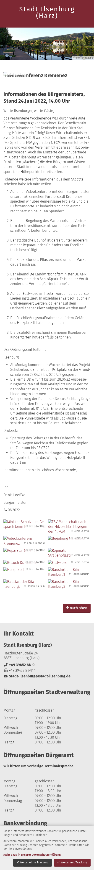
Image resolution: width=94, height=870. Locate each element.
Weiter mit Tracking (74, 862)
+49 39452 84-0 (18, 665)
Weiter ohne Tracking (34, 862)
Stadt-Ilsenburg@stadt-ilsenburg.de (36, 676)
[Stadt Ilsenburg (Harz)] (47, 660)
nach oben (78, 608)
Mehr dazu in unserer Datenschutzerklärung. (32, 854)
